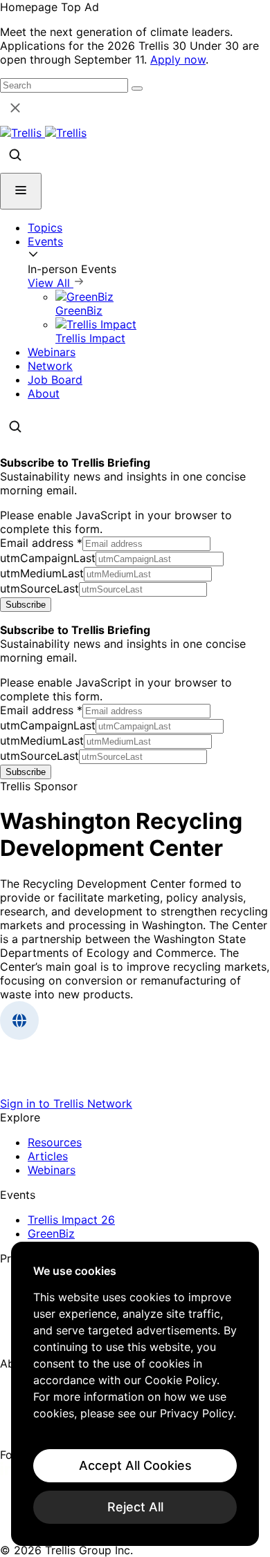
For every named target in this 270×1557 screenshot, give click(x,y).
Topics (45, 227)
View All (50, 283)
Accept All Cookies (135, 1465)
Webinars (51, 352)
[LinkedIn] (8, 1471)
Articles (48, 1156)
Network (50, 366)
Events (45, 241)
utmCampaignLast (48, 558)
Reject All (135, 1507)
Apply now (178, 59)
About (44, 393)
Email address (41, 543)
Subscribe (26, 604)
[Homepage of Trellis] (135, 1090)
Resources (55, 1142)
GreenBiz (51, 1233)
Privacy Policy (196, 1413)
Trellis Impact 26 (71, 1220)
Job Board (55, 379)
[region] (135, 1394)
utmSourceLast (39, 588)
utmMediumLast (42, 573)
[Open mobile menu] (21, 191)
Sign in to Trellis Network (66, 1103)
